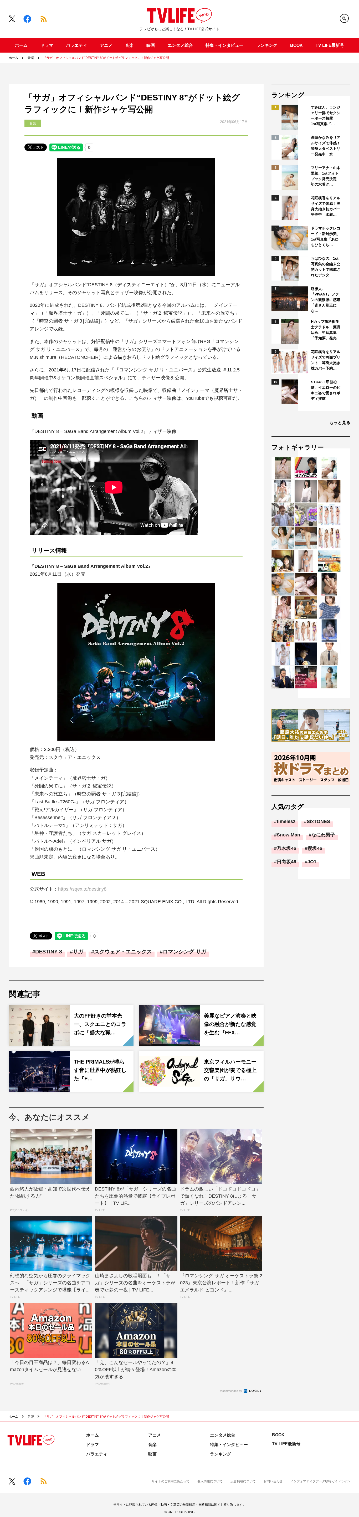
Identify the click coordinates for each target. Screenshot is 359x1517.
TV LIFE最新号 (330, 45)
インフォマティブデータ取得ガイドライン (320, 1481)
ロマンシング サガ (184, 951)
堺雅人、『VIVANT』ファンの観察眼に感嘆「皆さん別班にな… (325, 300)
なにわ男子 (323, 834)
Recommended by (231, 1390)
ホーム (21, 45)
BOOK (296, 45)
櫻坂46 (314, 848)
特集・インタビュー (224, 45)
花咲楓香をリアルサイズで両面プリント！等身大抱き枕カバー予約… (325, 360)
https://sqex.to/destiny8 (82, 889)
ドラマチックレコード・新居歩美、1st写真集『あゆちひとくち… (325, 236)
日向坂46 (286, 861)
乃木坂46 (286, 848)
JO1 (311, 861)
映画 (150, 45)
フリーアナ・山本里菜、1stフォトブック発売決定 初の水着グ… (325, 176)
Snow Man (288, 834)
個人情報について (210, 1481)
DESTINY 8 (48, 951)
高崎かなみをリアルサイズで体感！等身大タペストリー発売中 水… (325, 145)
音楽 (129, 45)
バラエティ (76, 45)
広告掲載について (243, 1481)
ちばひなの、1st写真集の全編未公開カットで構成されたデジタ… (325, 266)
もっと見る (339, 422)
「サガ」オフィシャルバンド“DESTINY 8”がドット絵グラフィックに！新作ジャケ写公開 (106, 58)
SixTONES (318, 821)
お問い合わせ (273, 1481)
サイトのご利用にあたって (170, 1481)
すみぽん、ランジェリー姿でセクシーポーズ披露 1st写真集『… (325, 115)
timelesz (286, 821)
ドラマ (46, 45)
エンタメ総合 (180, 45)
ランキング (266, 45)
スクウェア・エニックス (123, 951)
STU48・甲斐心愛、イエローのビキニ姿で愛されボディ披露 (325, 390)
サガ (78, 951)
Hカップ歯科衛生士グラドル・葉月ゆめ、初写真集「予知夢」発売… (325, 329)
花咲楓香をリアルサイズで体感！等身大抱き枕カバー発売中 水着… (325, 206)
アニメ (106, 45)
